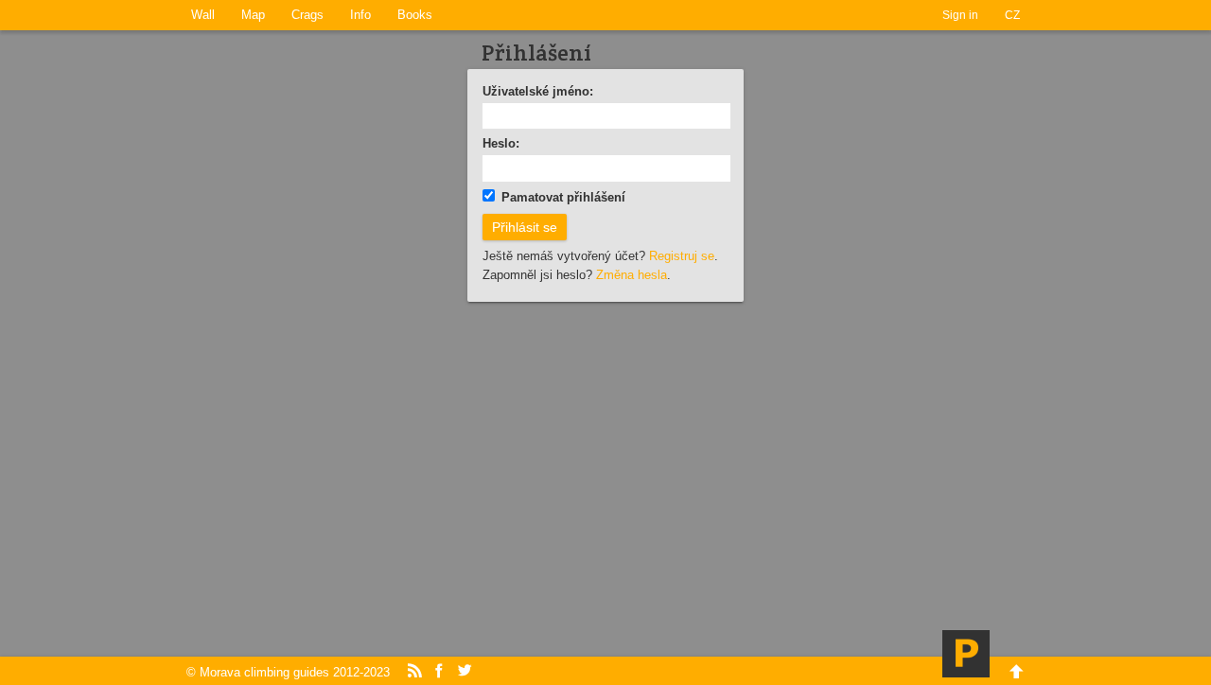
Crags (307, 15)
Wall (203, 15)
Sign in (960, 15)
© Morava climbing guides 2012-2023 (288, 672)
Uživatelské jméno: (538, 91)
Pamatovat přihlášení (563, 197)
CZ (1012, 15)
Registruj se (681, 256)
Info (360, 15)
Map (253, 15)
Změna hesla (631, 275)
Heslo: (501, 143)
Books (414, 15)
